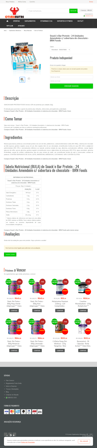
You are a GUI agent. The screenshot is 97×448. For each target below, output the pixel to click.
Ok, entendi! (84, 441)
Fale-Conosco (10, 380)
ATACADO (21, 26)
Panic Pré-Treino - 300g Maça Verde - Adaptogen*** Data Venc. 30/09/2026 (14, 304)
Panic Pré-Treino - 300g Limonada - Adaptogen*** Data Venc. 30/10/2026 (37, 344)
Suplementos (30, 21)
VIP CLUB (10, 26)
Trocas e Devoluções (12, 389)
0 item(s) (86, 10)
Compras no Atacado (12, 395)
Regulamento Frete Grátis (14, 383)
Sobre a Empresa (11, 386)
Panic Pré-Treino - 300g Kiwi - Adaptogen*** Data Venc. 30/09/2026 (37, 304)
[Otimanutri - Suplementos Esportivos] (14, 12)
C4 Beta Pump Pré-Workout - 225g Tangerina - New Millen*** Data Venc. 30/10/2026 (60, 346)
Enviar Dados (72, 86)
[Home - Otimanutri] (7, 21)
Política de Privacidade (28, 442)
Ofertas (16, 21)
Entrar (91, 1)
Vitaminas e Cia (46, 21)
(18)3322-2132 (89, 16)
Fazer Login (10, 254)
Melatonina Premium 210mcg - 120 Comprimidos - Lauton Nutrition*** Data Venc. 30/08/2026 (60, 307)
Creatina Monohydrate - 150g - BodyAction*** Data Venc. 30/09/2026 (83, 306)
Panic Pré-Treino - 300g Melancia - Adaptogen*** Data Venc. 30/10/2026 (14, 344)
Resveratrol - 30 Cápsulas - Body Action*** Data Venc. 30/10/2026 (83, 344)
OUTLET (80, 21)
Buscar (73, 11)
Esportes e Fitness (65, 21)
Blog (7, 392)
